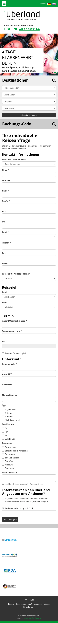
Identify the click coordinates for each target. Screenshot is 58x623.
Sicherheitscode (10, 508)
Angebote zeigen (29, 115)
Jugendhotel (10, 409)
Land (5, 232)
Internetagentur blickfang (32, 618)
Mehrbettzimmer (9, 394)
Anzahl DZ (7, 384)
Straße (6, 201)
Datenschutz (21, 604)
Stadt (4, 302)
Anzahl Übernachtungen (14, 320)
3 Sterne (9, 413)
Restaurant (10, 454)
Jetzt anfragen (10, 519)
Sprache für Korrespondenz (16, 273)
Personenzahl (9, 363)
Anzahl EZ (7, 374)
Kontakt (11, 604)
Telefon (6, 242)
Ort (4, 221)
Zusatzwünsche (9, 472)
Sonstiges (9, 468)
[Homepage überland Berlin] (21, 15)
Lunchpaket (10, 438)
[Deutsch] (49, 3)
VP (6, 435)
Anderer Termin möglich (15, 353)
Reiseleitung (10, 447)
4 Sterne (9, 416)
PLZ (4, 211)
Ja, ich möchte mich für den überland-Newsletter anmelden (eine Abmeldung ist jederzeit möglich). (27, 500)
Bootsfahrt (9, 461)
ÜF (6, 428)
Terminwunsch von (12, 331)
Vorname (7, 180)
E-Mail (5, 263)
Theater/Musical (12, 457)
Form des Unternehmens (14, 159)
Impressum (38, 604)
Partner (29, 600)
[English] (54, 3)
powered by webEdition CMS (48, 622)
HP (6, 431)
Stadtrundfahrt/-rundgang (16, 450)
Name (5, 190)
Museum (9, 464)
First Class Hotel (12, 420)
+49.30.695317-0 (29, 29)
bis (4, 341)
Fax (4, 253)
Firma (5, 170)
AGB (30, 604)
